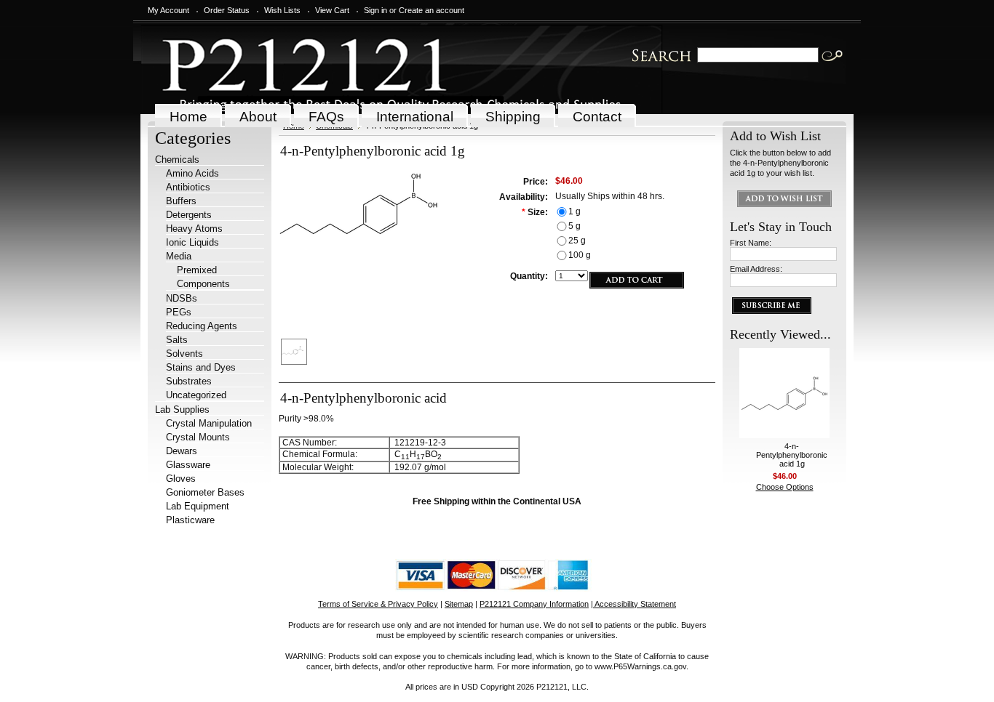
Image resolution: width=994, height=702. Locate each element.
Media (178, 256)
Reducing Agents (201, 325)
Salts (177, 339)
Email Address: (756, 269)
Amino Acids (192, 173)
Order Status (227, 10)
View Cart (332, 10)
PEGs (178, 312)
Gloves (181, 478)
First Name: (750, 242)
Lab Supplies (182, 409)
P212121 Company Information (534, 604)
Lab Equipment (197, 506)
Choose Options (785, 487)
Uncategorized (196, 395)
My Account (168, 10)
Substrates (189, 381)
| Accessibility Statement (633, 604)
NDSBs (181, 298)
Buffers (181, 200)
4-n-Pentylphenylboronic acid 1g (791, 455)
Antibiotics (188, 187)
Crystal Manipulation (209, 423)
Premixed (197, 270)
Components (203, 283)
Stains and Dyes (201, 367)
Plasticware (190, 520)
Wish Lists (282, 10)
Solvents (184, 353)
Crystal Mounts (198, 437)
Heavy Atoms (194, 228)
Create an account (431, 10)
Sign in (375, 10)
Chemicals (177, 159)
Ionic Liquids (192, 242)
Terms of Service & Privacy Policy (378, 604)
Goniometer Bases (205, 492)
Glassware (188, 464)
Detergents (189, 214)
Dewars (181, 450)
